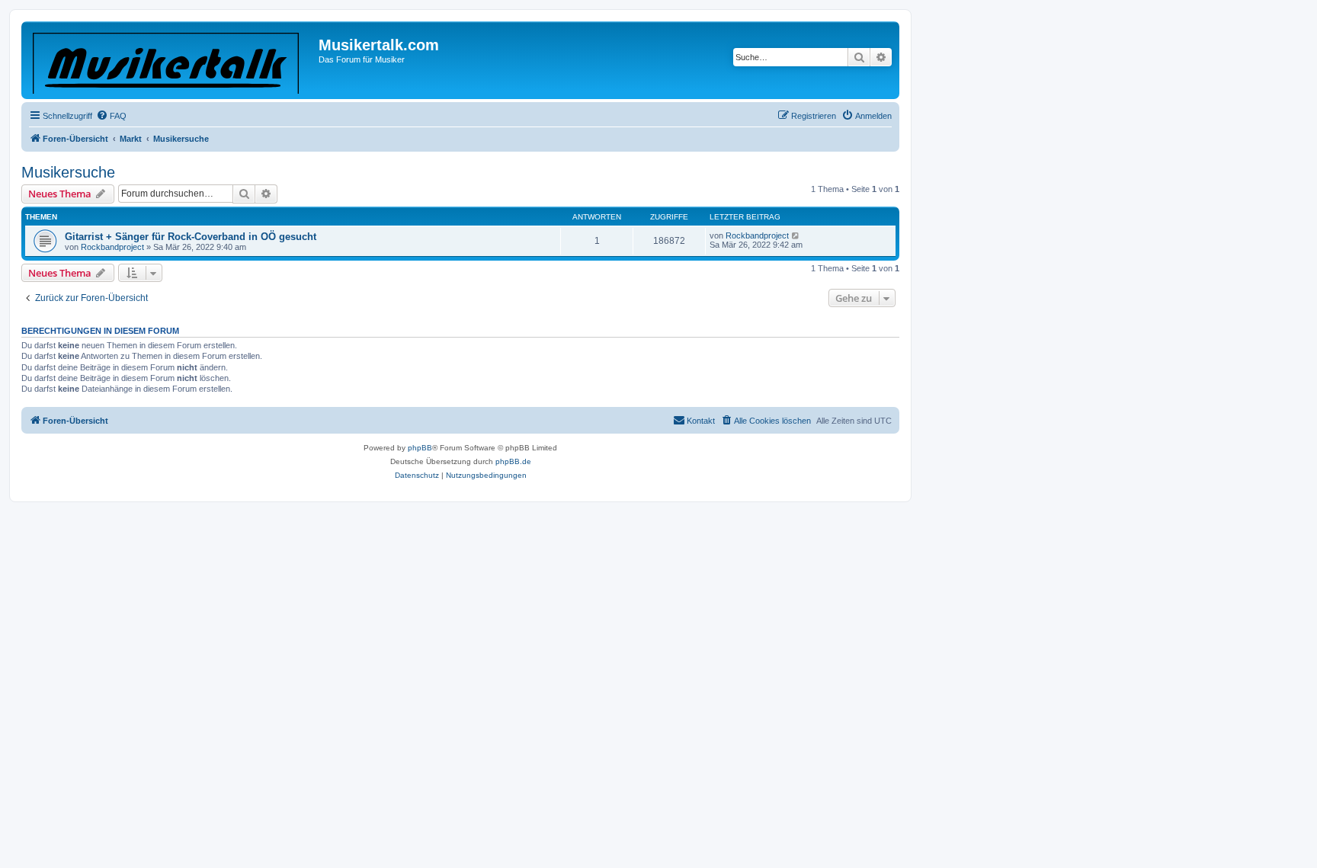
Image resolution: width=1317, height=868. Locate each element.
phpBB (420, 448)
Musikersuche (68, 172)
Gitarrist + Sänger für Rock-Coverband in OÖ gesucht (190, 236)
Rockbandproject (112, 246)
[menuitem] (111, 116)
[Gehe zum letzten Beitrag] (796, 235)
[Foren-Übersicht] (172, 60)
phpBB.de (513, 461)
